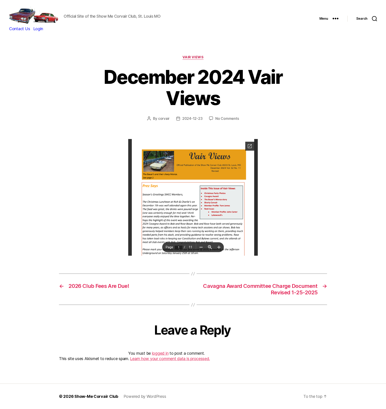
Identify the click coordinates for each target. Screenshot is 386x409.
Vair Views (193, 57)
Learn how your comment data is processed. (170, 358)
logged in (160, 353)
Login (38, 28)
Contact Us (19, 28)
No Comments (227, 118)
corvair (164, 118)
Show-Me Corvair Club (96, 396)
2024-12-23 (192, 118)
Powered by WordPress (145, 396)
